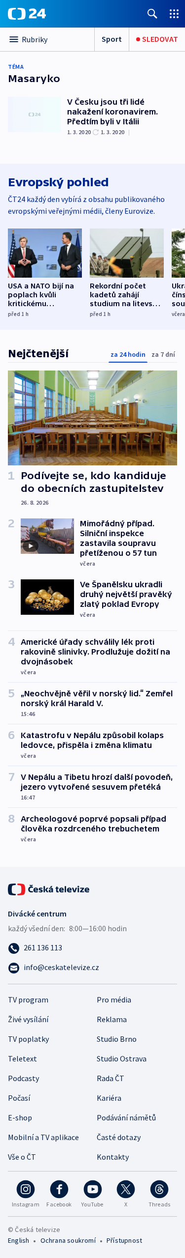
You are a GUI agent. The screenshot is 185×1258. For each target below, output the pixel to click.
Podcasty (23, 1078)
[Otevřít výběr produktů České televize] (174, 13)
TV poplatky (28, 1039)
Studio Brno (117, 1039)
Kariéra (109, 1098)
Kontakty (113, 1157)
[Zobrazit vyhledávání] (152, 13)
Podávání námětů (126, 1117)
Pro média (114, 999)
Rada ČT (110, 1078)
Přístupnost (124, 1240)
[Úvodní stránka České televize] (49, 888)
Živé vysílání (28, 1019)
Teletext (22, 1058)
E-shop (20, 1117)
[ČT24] (27, 14)
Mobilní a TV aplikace (43, 1137)
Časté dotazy (119, 1137)
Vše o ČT (22, 1157)
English (18, 1240)
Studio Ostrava (122, 1058)
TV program (28, 999)
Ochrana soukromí (68, 1240)
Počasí (19, 1098)
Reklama (112, 1019)
